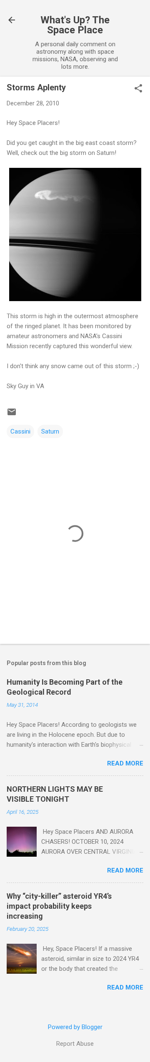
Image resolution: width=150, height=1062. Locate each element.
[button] (138, 89)
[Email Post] (12, 415)
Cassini (20, 431)
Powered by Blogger (75, 1027)
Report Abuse (75, 1043)
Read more (125, 763)
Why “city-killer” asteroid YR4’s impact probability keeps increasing (59, 906)
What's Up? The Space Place (75, 25)
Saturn (50, 431)
